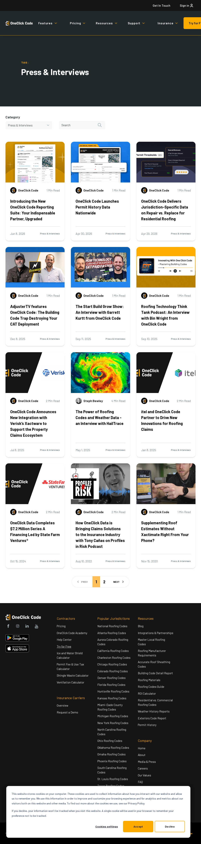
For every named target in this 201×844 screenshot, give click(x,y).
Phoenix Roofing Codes (112, 761)
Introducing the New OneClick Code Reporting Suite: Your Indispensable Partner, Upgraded (32, 210)
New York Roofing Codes (112, 723)
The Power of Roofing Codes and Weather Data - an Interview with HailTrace (99, 417)
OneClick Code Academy (72, 633)
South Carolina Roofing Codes (112, 770)
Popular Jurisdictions (113, 618)
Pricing (75, 23)
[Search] (99, 125)
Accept (138, 826)
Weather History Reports (154, 711)
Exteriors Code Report (152, 718)
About (141, 755)
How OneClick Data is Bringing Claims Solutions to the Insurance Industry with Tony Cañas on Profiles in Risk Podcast (100, 534)
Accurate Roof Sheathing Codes (154, 664)
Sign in (184, 5)
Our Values (144, 775)
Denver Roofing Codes (111, 678)
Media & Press (147, 761)
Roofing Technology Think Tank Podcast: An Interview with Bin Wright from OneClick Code (165, 315)
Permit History (147, 725)
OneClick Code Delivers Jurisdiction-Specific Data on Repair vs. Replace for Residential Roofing (164, 210)
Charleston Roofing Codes (114, 657)
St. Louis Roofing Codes (112, 779)
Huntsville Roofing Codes (113, 691)
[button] (119, 581)
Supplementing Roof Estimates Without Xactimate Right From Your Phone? (165, 531)
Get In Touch (161, 5)
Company (145, 740)
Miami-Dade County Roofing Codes (110, 707)
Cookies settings (106, 826)
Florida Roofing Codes (111, 684)
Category (12, 117)
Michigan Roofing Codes (112, 716)
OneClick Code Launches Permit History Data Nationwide (97, 207)
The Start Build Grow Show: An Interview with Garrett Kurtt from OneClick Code (100, 312)
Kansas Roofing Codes (111, 698)
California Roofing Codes (113, 651)
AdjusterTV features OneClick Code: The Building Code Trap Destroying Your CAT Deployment (34, 315)
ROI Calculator (147, 693)
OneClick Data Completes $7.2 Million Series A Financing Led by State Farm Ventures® (35, 531)
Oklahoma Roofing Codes (113, 747)
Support (134, 23)
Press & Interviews (50, 233)
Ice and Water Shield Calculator (70, 655)
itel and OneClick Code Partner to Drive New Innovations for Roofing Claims (162, 420)
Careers (143, 768)
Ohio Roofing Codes (109, 740)
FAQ (140, 782)
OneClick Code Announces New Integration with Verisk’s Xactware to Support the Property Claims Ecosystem (33, 423)
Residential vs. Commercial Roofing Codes (155, 702)
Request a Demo (67, 712)
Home (141, 748)
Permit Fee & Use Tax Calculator (70, 666)
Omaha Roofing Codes (111, 754)
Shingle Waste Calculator (73, 675)
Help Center (64, 639)
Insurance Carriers (71, 698)
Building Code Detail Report (155, 673)
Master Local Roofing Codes (151, 642)
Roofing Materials (149, 680)
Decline (170, 826)
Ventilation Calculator (70, 682)
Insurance (165, 23)
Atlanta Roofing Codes (111, 633)
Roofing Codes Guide (151, 686)
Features (45, 23)
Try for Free (64, 646)
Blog (140, 626)
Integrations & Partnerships (155, 633)
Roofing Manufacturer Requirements (152, 653)
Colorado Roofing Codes (112, 671)
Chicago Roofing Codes (112, 664)
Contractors (66, 618)
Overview (62, 705)
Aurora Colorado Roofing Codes (112, 642)
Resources (104, 23)
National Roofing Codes (112, 626)
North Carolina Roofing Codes (111, 732)
